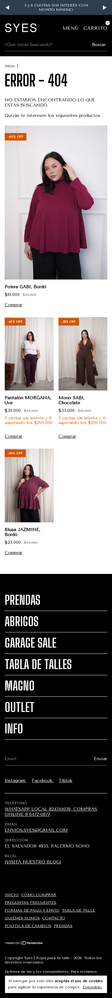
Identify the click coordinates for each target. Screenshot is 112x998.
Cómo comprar (38, 895)
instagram (16, 780)
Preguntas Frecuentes (30, 902)
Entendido (92, 987)
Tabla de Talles (38, 664)
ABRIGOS (22, 621)
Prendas (22, 600)
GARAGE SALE (30, 642)
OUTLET (20, 707)
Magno (20, 685)
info (14, 728)
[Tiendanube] (24, 943)
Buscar (99, 44)
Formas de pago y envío (32, 910)
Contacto (53, 918)
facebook (43, 780)
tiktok (65, 780)
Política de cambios (28, 926)
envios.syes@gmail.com (36, 830)
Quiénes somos (22, 918)
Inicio (10, 66)
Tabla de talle (78, 910)
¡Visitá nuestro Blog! (33, 862)
